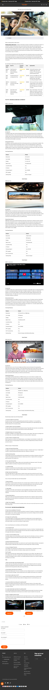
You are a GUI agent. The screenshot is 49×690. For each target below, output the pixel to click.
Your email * (3, 632)
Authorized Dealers (17, 664)
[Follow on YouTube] (7, 683)
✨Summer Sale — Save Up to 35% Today (9, 1)
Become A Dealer (17, 662)
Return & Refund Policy (27, 674)
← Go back (3, 621)
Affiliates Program (17, 656)
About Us (26, 656)
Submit (4, 646)
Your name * (3, 628)
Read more (9, 613)
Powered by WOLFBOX (13, 679)
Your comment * (4, 637)
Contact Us (26, 658)
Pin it (29, 624)
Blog (25, 660)
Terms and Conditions (26, 665)
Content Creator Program (17, 659)
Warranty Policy (27, 671)
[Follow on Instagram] (5, 683)
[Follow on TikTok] (10, 683)
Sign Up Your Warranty (16, 667)
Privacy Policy (26, 662)
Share (25, 624)
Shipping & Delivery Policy (27, 669)
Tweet (21, 624)
